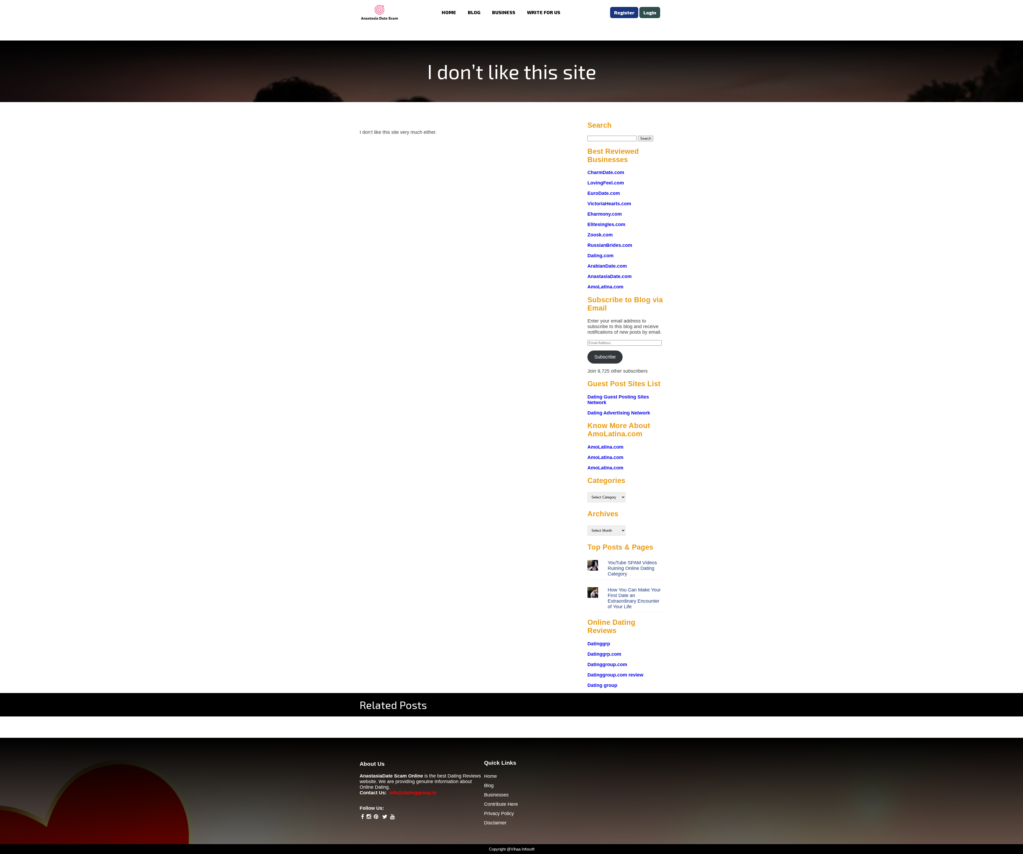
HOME (449, 12)
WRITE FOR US (543, 12)
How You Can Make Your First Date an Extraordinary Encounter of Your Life (634, 598)
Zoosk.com (600, 234)
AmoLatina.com (605, 286)
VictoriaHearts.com (609, 203)
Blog (489, 785)
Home (490, 776)
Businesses (496, 794)
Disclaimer (495, 822)
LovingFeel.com (605, 183)
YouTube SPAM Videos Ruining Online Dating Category (632, 568)
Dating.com (600, 255)
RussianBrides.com (609, 245)
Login (649, 12)
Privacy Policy (499, 813)
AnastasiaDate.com (609, 276)
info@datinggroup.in (412, 792)
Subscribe (605, 357)
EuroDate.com (603, 193)
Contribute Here (501, 804)
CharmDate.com (605, 172)
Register (624, 12)
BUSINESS (503, 12)
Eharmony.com (604, 214)
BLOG (474, 12)
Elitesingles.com (606, 224)
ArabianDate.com (607, 266)
